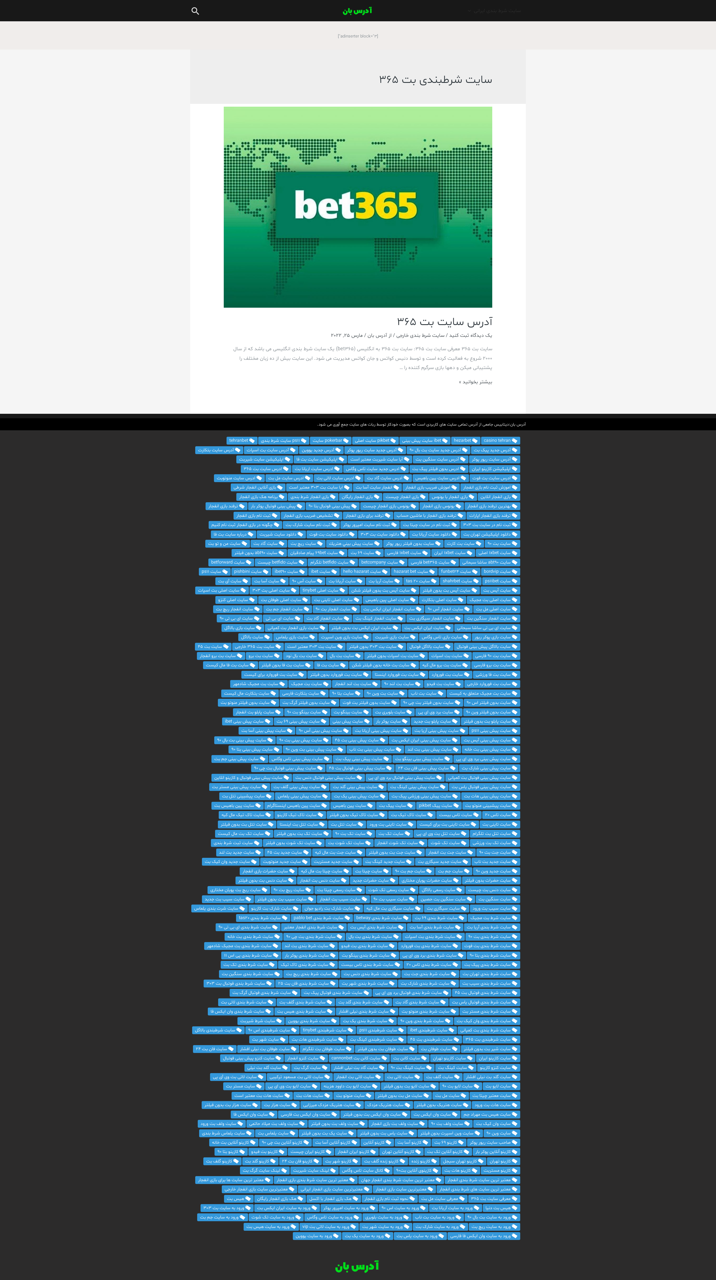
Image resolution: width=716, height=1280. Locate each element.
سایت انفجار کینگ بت (376, 618)
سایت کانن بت (407, 1058)
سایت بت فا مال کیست (228, 665)
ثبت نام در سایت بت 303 (487, 525)
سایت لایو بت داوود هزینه (348, 1086)
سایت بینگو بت (348, 712)
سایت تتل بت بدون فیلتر (244, 824)
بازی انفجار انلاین (496, 497)
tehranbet (239, 441)
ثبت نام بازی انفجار (254, 516)
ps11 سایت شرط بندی (281, 441)
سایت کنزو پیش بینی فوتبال (249, 1058)
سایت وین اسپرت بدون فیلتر (447, 1133)
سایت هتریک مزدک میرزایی (329, 1105)
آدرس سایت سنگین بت (438, 459)
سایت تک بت (391, 834)
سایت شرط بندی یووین (309, 1021)
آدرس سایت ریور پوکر (492, 459)
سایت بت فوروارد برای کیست (271, 675)
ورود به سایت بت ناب (435, 1217)
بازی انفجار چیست (403, 497)
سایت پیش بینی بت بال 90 (242, 740)
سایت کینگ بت (453, 1068)
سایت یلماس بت (274, 1133)
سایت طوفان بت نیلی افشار (265, 1049)
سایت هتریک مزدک (386, 1105)
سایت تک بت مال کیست (241, 834)
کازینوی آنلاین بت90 (414, 1170)
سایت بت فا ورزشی (494, 675)
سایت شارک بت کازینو (272, 908)
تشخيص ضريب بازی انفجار (309, 516)
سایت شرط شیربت (258, 1021)
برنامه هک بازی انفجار (259, 497)
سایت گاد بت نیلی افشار (356, 1068)
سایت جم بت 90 (410, 871)
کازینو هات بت (458, 1170)
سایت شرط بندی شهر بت (365, 983)
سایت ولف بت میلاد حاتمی (274, 1124)
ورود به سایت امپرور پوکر (346, 1208)
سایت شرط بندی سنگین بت (248, 974)
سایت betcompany (380, 562)
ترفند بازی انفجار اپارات (490, 516)
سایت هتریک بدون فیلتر (439, 1105)
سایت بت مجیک (307, 684)
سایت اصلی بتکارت (440, 600)
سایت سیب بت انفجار (341, 899)
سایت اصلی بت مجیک (491, 600)
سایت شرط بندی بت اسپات (430, 937)
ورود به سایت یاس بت (418, 1236)
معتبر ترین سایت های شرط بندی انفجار (475, 1189)
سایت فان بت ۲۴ (212, 1049)
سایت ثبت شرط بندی (234, 843)
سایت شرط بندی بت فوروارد (427, 946)
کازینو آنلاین (374, 1142)
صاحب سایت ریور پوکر (491, 1142)
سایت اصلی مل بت (494, 609)
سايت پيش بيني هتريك (351, 544)
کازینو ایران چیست (308, 1152)
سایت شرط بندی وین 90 (422, 1021)
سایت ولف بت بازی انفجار (395, 1124)
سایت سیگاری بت (444, 908)
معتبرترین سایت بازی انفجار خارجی (257, 1189)
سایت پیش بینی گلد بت (355, 787)
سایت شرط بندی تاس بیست (368, 965)
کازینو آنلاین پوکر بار (493, 1152)
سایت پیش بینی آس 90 (321, 731)
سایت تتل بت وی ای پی (438, 834)
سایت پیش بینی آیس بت (488, 740)
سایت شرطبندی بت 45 (432, 1039)
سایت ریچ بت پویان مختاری (236, 890)
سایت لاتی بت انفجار (355, 1077)
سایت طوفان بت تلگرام (324, 1049)
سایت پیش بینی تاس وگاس (298, 759)
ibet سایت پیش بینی (422, 441)
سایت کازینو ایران (495, 1058)
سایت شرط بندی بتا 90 (491, 955)
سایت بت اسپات (447, 656)
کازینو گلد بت (257, 1161)
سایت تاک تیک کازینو (297, 815)
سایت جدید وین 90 (494, 871)
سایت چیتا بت (369, 871)
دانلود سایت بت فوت (329, 534)
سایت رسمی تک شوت (389, 890)
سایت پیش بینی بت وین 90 (312, 749)
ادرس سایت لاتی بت (336, 478)
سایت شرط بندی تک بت (246, 965)
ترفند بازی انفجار (223, 506)
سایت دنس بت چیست (490, 890)
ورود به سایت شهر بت (383, 1227)
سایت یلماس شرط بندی (224, 1133)
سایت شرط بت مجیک (491, 918)
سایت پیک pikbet (436, 806)
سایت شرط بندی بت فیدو (365, 946)
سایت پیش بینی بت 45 (357, 740)
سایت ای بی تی (280, 618)
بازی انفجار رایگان (358, 497)
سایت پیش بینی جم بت (237, 759)
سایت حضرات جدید (371, 880)
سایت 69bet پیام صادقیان (314, 553)
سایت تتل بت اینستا (299, 824)
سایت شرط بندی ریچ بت (309, 974)
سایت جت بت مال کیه (336, 852)
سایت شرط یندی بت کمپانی (486, 1030)
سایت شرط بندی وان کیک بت (484, 1021)
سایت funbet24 (456, 572)
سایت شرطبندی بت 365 (488, 1039)
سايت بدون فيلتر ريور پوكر (410, 544)
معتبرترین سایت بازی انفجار (402, 1189)
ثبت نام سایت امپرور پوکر (367, 525)
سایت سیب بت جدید (225, 899)
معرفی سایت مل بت (440, 1199)
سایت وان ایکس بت (433, 1114)
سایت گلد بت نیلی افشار (489, 1077)
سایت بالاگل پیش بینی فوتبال (484, 647)
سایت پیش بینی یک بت (357, 796)
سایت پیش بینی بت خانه (488, 749)
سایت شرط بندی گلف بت (303, 1002)
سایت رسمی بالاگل (439, 890)
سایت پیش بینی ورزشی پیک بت (422, 796)
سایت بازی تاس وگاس (442, 637)
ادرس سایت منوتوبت (236, 478)
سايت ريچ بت (304, 544)
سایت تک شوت (446, 843)
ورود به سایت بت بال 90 (489, 1217)
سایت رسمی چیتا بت (337, 890)
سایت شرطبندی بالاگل (215, 1030)
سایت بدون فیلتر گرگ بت (306, 703)
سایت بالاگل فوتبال (427, 647)
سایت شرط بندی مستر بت (487, 1011)
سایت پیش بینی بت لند (430, 749)
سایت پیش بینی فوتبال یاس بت (482, 787)
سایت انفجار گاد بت (325, 618)
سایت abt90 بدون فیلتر (256, 553)
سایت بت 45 (210, 647)
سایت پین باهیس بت (234, 806)
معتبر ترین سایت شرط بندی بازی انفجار (313, 1180)
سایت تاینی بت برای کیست (445, 824)
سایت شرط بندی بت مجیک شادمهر (240, 946)
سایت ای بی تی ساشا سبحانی (484, 628)
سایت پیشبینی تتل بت (244, 796)
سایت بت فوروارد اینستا (397, 675)
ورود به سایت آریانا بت (453, 1208)
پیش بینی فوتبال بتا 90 (329, 506)
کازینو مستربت (498, 1170)
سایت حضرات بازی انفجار (265, 871)
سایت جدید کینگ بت (385, 862)
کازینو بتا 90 (228, 1152)
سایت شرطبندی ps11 (378, 1030)
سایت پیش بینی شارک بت (487, 768)
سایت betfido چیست (278, 562)
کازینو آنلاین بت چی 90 (282, 1142)
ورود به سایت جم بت (220, 1217)
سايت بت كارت (461, 544)
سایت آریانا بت (343, 581)
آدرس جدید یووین (318, 450)
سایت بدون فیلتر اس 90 (489, 703)
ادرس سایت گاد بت (385, 478)
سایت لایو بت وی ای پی (290, 1086)
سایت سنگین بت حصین (444, 899)
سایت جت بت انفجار (447, 852)
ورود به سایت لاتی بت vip (326, 1227)
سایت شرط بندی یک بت (365, 1021)
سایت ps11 (212, 572)
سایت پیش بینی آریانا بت (379, 731)
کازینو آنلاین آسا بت (333, 1142)
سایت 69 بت (363, 553)
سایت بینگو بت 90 (304, 712)
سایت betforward (228, 562)
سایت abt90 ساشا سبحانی (487, 562)
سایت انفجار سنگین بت (489, 618)
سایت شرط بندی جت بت (427, 974)
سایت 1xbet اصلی (495, 553)
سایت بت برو (261, 656)
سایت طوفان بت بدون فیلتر (383, 1049)
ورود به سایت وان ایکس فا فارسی (481, 1236)
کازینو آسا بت (410, 1142)
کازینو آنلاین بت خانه (231, 1142)
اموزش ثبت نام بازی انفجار (487, 487)
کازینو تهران (501, 1161)
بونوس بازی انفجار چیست (387, 506)
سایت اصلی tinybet (321, 590)
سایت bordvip (498, 572)
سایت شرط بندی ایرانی (497, 10)
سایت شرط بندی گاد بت (417, 1002)
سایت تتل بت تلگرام (492, 834)
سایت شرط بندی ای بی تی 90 (245, 927)
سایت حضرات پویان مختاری (427, 880)
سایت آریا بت (381, 581)
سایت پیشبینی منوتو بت (488, 806)
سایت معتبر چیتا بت (492, 1096)
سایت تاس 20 (498, 815)
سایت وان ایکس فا (251, 1114)
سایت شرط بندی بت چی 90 (311, 937)
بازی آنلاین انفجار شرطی (255, 487)
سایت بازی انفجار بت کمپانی (294, 628)
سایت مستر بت (241, 1086)
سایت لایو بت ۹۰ (458, 1086)
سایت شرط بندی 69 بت (437, 918)
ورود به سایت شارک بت (438, 1227)
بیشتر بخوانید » (475, 382)
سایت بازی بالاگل (240, 628)
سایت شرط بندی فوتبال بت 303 (236, 983)
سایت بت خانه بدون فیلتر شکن (381, 665)
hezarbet (463, 441)
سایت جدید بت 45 (285, 852)
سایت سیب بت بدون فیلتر (282, 899)
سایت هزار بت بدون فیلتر (228, 1105)
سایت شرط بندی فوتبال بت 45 (483, 993)
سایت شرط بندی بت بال (370, 937)
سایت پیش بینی (348, 721)
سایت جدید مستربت (334, 862)
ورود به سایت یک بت (365, 1236)
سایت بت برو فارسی (493, 665)
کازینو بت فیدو (265, 1152)
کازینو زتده (421, 1161)
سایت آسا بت (267, 581)
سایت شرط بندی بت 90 (490, 937)
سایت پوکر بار (389, 721)
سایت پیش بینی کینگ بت (415, 787)
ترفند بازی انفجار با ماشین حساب (427, 516)
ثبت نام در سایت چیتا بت (427, 525)
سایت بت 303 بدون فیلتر (373, 647)
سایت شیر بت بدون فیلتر (488, 1049)
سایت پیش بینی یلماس (300, 796)
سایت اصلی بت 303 (271, 590)
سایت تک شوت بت (346, 843)
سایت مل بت (448, 1096)
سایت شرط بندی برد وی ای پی (430, 955)
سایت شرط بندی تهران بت (487, 974)
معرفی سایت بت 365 (491, 1199)
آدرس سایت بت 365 (444, 322)
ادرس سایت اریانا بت (314, 469)
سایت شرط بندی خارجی (420, 335)
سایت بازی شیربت (392, 637)
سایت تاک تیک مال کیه (243, 815)
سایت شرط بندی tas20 (260, 918)
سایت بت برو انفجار (218, 656)
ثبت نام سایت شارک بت (308, 525)
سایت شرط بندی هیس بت (302, 1011)
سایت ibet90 (287, 572)
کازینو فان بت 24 (298, 1161)
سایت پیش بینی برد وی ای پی (484, 759)
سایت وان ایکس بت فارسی (306, 1114)
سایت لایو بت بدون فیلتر (407, 1086)
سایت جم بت (451, 871)
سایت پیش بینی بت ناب (372, 749)
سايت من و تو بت (225, 544)
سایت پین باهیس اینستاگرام (294, 806)
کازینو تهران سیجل (460, 1161)
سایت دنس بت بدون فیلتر (263, 880)
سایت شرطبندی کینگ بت (374, 1039)
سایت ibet (321, 572)
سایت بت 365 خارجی (255, 647)
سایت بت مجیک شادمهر (256, 684)
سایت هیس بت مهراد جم (488, 1114)
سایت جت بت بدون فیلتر (392, 852)
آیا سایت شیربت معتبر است (377, 459)
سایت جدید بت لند (237, 852)
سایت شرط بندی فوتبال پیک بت (334, 993)
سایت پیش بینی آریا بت (437, 731)
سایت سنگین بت (495, 899)
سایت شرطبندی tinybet (325, 1030)
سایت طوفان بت (436, 1049)
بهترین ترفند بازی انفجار (489, 506)
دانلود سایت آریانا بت (432, 534)
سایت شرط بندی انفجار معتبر (311, 927)
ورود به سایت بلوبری (384, 1217)
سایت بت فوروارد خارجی (489, 684)
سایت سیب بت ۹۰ (391, 899)
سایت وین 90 (499, 1133)
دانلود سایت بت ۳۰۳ (380, 534)
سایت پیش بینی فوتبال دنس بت (326, 778)
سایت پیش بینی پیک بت (359, 759)
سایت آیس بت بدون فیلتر (447, 590)
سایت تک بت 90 (351, 834)
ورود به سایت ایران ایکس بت (284, 1208)
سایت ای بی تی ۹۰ (237, 618)
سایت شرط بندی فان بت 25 (304, 983)
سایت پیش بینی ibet (245, 721)
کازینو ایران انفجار (354, 1152)
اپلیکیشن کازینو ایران (492, 469)
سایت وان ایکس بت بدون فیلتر (372, 1114)
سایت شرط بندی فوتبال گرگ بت (262, 993)
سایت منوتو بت (351, 1096)
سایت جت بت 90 (495, 852)
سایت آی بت (230, 581)
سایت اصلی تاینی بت (334, 600)
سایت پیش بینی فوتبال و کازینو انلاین (249, 778)
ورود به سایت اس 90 (400, 1208)
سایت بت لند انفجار (353, 684)
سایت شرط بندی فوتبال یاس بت (482, 1002)
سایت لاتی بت (400, 1077)
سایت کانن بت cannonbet (356, 1058)
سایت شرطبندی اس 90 (269, 1030)
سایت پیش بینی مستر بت (237, 787)
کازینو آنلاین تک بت (445, 1152)
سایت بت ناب (424, 693)
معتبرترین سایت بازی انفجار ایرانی (332, 1189)
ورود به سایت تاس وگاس (330, 1217)
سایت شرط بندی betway (379, 918)
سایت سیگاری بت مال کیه (390, 908)
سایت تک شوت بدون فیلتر (291, 843)
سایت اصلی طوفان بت (281, 600)
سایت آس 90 (304, 581)
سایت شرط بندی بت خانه (250, 937)
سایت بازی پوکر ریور (493, 637)
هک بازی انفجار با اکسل (331, 1199)
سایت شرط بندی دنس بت (368, 974)
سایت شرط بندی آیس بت (374, 927)
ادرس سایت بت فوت (492, 478)
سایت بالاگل (252, 637)
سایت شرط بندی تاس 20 (429, 965)
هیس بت (236, 1199)
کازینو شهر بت (338, 1161)
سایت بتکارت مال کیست (247, 693)
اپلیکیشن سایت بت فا (317, 459)
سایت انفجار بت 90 (333, 609)
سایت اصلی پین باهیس (388, 600)
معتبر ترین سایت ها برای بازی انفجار (231, 1180)
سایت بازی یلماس (292, 637)
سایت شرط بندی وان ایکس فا (238, 1011)
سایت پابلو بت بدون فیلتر (488, 721)
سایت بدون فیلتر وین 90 (489, 712)
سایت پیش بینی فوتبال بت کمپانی (480, 778)
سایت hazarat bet (411, 572)
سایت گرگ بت (308, 1068)
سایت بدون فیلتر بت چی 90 (429, 703)
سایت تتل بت (344, 824)
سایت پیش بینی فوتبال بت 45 (357, 768)
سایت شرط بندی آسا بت (432, 927)
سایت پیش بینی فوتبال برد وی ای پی (402, 778)
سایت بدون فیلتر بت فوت (367, 703)
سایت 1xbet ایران (450, 553)
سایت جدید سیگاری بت (440, 862)
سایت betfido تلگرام (330, 562)
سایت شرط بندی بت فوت (488, 946)
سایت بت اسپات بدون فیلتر (393, 656)
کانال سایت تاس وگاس (363, 1170)
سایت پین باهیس (350, 806)
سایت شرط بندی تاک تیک (305, 965)
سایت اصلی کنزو (233, 600)
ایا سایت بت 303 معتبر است (316, 487)
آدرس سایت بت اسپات (268, 450)
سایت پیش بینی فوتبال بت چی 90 (285, 768)
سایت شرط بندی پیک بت (488, 965)
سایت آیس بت (497, 590)
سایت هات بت (310, 1096)
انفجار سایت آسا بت (375, 487)
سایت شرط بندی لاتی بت (244, 1002)
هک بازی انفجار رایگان (277, 1199)
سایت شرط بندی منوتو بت (426, 1011)
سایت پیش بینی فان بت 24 (424, 768)
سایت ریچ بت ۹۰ (289, 890)
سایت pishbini (248, 572)
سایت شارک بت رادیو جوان (330, 908)
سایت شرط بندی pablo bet (319, 918)
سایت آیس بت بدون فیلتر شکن (381, 590)
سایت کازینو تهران (450, 1058)
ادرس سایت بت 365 (263, 469)
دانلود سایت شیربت (279, 534)
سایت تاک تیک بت (409, 815)
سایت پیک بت (393, 806)
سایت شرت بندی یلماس (216, 908)
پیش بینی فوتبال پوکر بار (274, 506)
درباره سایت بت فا (231, 534)
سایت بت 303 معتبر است (312, 647)
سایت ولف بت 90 (447, 1124)
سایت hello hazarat (362, 572)
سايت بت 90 (499, 544)
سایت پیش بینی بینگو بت (419, 759)
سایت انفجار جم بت (285, 609)
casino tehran (498, 441)
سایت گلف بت (440, 1077)
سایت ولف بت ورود (219, 1124)
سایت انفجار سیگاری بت (432, 618)
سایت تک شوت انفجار (398, 843)
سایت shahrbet (458, 581)
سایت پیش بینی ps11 (492, 731)
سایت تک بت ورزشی (492, 843)
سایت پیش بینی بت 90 (301, 740)
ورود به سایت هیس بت (268, 1227)
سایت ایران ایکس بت (424, 628)
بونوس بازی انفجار (439, 506)
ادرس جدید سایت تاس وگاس (373, 469)
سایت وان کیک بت (494, 1124)
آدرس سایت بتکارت (216, 450)
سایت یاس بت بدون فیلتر (384, 1133)
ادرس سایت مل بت (286, 478)
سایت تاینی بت (497, 824)
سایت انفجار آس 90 (446, 609)
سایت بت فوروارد (448, 675)
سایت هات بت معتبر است (259, 1096)
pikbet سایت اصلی (372, 441)
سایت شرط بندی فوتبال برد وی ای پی (409, 993)
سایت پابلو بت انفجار (255, 712)
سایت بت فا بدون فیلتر (283, 665)
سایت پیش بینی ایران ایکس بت (422, 740)
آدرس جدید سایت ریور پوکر (372, 450)
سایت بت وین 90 (383, 693)
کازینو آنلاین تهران (398, 1152)
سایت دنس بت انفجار (320, 880)
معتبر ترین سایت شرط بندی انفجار (479, 1180)
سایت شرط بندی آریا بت (489, 927)
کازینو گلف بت (219, 1161)
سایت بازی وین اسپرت (342, 637)
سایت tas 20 (418, 581)
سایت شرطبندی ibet (429, 1030)
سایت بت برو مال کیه (442, 665)
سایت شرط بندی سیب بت (487, 983)
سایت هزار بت (277, 1105)
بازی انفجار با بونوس (450, 497)
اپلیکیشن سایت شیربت (262, 459)
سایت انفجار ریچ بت (235, 609)
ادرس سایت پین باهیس (438, 478)
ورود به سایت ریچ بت (492, 1227)
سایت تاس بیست (456, 815)
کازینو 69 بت (446, 1142)
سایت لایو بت (499, 1086)
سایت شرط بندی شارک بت (426, 983)
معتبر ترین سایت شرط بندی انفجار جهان (398, 1180)
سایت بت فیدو (441, 684)
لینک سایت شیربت (311, 1170)
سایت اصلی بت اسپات (219, 590)
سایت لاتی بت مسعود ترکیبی (297, 1077)
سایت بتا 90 (343, 693)
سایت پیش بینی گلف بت (297, 787)
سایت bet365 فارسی (431, 562)
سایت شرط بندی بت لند (306, 946)
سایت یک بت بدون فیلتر (325, 1133)
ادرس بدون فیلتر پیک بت (436, 469)
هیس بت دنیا (499, 1208)
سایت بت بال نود (302, 656)
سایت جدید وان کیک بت (228, 862)
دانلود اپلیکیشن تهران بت (487, 534)
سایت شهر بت (266, 1039)
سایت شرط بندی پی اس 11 (248, 955)
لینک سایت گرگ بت (262, 1170)
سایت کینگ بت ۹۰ (408, 1068)
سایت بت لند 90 (399, 684)
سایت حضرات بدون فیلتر (488, 880)
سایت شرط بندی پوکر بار (307, 955)
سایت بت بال (342, 656)
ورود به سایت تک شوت (273, 1217)
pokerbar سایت (328, 441)
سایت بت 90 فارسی (493, 656)
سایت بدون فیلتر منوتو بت (246, 703)
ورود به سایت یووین (314, 1236)
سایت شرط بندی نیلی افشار (364, 1011)
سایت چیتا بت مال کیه (322, 871)
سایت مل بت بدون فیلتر (400, 1096)
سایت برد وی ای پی (436, 712)
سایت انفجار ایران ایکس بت (389, 609)
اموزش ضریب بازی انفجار (428, 487)
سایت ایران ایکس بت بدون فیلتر (362, 628)
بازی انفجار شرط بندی (310, 497)
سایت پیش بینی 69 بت (299, 721)
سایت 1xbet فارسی (404, 553)
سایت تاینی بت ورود (388, 824)
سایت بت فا (328, 665)
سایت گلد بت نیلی (264, 1068)
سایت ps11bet (498, 581)
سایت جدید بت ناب (493, 862)
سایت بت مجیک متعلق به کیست (480, 693)
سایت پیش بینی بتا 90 (252, 749)
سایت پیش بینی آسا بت (264, 731)
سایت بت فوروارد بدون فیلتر (336, 675)
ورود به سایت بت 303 (224, 1208)
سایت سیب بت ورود (492, 908)
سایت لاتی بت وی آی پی (235, 1077)
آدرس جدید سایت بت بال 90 (435, 450)
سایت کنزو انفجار (303, 1058)
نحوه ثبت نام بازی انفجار (386, 1199)
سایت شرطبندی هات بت (315, 1039)
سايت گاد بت (266, 544)
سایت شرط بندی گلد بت (361, 1002)
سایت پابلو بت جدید (433, 721)
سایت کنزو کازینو (496, 1068)
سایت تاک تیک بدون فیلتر (354, 815)
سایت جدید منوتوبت (282, 862)
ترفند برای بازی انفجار (365, 516)
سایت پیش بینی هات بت (488, 796)
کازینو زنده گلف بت (382, 1161)
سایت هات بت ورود (493, 1105)
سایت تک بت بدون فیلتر (300, 834)
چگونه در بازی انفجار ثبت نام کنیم (242, 525)
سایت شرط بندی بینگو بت (366, 955)
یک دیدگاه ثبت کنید (470, 335)
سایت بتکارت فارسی (301, 693)
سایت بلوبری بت (390, 712)
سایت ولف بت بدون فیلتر (335, 1124)
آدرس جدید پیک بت (493, 450)
